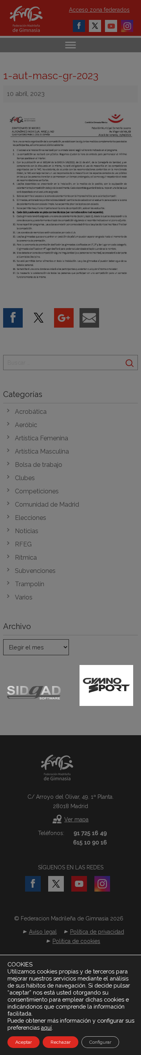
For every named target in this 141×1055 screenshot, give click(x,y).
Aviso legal (43, 932)
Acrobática (31, 411)
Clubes (25, 478)
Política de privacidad (97, 932)
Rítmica (26, 557)
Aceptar (23, 1042)
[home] (34, 19)
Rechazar (60, 1042)
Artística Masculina (42, 451)
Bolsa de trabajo (38, 464)
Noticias (26, 531)
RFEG (23, 544)
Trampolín (29, 584)
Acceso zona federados (99, 10)
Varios (24, 597)
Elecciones (30, 517)
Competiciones (37, 491)
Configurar (100, 1042)
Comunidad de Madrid (47, 504)
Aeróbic (26, 425)
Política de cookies (76, 941)
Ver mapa (76, 819)
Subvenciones (35, 570)
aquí (46, 1028)
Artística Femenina (41, 438)
